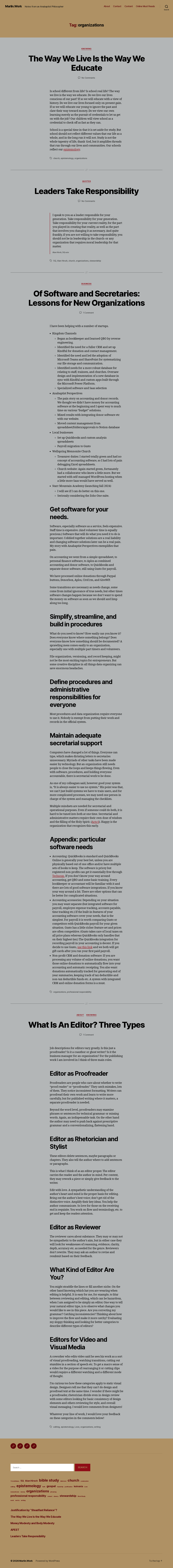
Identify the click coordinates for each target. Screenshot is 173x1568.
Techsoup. (58, 876)
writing (97, 1427)
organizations (80, 158)
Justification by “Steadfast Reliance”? (34, 1510)
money (23, 1492)
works (17, 1500)
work (12, 1500)
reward (49, 1496)
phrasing (53, 1492)
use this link (84, 947)
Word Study (81, 1496)
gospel (51, 1486)
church (56, 158)
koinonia (78, 1486)
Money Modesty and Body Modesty (32, 1523)
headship (60, 1487)
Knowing (86, 49)
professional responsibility (79, 992)
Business (86, 284)
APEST (15, 1529)
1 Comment (88, 312)
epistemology (71, 149)
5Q (54, 260)
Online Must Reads (145, 6)
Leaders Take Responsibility (86, 191)
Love (77, 1427)
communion (85, 1481)
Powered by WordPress (48, 1561)
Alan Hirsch (62, 260)
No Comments (88, 78)
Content (128, 6)
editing (56, 1427)
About (107, 6)
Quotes (86, 181)
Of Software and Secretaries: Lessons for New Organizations (86, 298)
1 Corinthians (15, 1481)
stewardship (95, 260)
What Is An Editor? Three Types (86, 1025)
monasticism (15, 1492)
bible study (49, 1480)
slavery (56, 1496)
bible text (63, 1481)
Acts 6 (95, 822)
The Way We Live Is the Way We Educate (86, 63)
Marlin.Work (13, 6)
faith (43, 1487)
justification (68, 1487)
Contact (117, 6)
